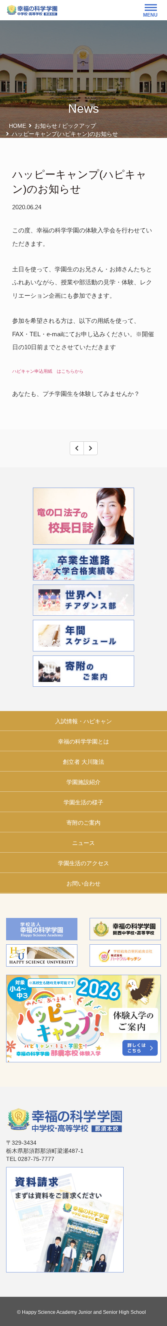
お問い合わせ (83, 883)
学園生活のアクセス (83, 863)
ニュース (83, 843)
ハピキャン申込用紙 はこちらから (48, 371)
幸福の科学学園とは (83, 741)
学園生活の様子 (83, 802)
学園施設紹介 (83, 782)
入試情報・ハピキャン (83, 721)
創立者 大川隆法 (83, 762)
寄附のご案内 (83, 822)
